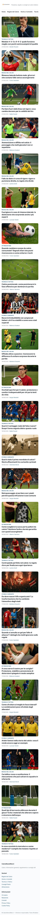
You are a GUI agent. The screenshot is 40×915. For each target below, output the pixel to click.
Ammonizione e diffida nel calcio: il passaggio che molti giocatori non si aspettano (17, 144)
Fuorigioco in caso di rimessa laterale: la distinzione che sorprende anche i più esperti (19, 214)
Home (4, 12)
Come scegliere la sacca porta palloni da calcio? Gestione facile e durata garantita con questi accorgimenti (19, 529)
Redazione (5, 897)
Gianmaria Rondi (14, 464)
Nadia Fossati (13, 114)
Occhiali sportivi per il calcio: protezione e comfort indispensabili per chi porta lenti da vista (19, 392)
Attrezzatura (6, 245)
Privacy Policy (6, 903)
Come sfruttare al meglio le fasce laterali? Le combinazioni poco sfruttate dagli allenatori (19, 707)
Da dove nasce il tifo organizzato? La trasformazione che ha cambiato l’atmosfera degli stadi (17, 598)
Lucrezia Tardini (14, 219)
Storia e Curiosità (26, 12)
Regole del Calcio (13, 12)
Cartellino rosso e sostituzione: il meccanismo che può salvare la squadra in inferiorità (20, 776)
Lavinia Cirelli (13, 183)
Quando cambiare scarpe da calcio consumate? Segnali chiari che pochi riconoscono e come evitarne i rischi (17, 250)
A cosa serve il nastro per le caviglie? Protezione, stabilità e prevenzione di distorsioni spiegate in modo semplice (18, 671)
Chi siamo (5, 895)
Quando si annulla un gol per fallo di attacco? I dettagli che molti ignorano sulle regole (20, 634)
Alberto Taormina (15, 289)
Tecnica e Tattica (7, 39)
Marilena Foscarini (14, 361)
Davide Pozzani (13, 47)
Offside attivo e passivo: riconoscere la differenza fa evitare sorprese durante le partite (19, 356)
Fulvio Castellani (14, 80)
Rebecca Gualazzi (14, 150)
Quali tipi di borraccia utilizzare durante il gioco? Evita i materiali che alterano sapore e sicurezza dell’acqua (20, 812)
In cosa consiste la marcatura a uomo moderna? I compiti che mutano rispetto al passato (20, 848)
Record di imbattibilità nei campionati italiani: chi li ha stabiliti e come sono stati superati (19, 320)
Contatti (4, 900)
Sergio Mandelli (13, 397)
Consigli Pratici (6, 884)
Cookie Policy (6, 905)
